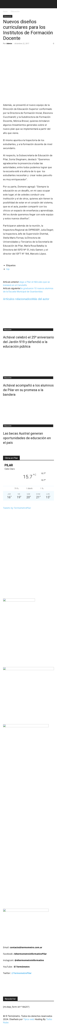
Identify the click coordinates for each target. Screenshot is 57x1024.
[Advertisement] (30, 766)
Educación (15, 11)
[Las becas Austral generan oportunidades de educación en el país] (28, 411)
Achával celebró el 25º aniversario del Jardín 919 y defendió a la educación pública (28, 341)
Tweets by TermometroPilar (17, 507)
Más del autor (40, 299)
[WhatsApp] (37, 50)
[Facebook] (16, 50)
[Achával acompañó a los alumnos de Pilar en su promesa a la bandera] (28, 362)
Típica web (28, 1019)
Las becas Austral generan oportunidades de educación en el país (27, 438)
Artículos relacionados (17, 299)
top (8, 269)
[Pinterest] (30, 50)
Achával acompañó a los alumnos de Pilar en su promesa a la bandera (28, 389)
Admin (9, 43)
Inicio (5, 11)
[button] (5, 4)
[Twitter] (23, 50)
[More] (44, 50)
